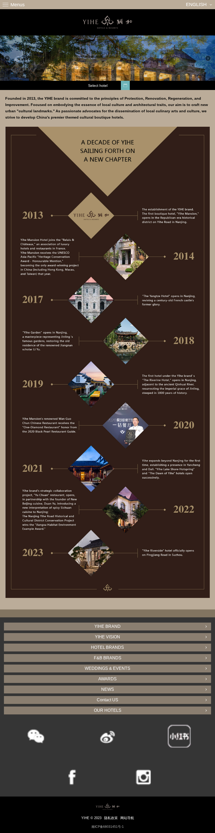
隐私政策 (111, 818)
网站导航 (127, 818)
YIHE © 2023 (91, 818)
